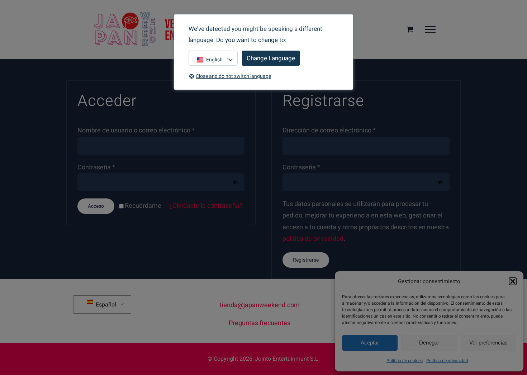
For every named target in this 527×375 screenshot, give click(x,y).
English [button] (214, 60)
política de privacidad (313, 239)
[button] (512, 281)
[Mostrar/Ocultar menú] (430, 29)
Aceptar (370, 342)
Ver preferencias (488, 342)
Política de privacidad (447, 360)
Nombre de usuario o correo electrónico (136, 130)
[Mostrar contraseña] (235, 182)
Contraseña (96, 167)
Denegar (429, 342)
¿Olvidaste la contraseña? (206, 206)
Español (105, 304)
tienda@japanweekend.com (259, 305)
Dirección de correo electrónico (329, 130)
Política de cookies (404, 360)
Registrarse (306, 260)
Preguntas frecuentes (259, 323)
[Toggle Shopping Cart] (410, 29)
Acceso (96, 206)
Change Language (271, 58)
